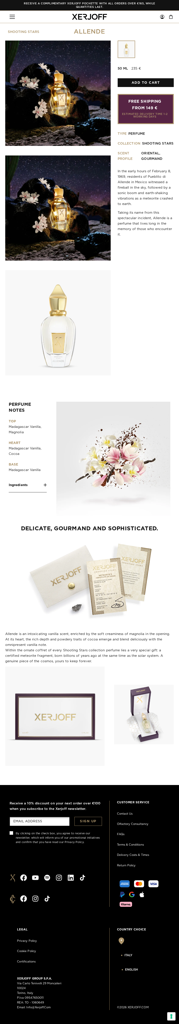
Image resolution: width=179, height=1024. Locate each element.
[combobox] (139, 955)
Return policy (126, 865)
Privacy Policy (74, 842)
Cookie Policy (26, 951)
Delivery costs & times (133, 855)
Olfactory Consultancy (132, 824)
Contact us (125, 813)
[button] (12, 16)
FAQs (120, 834)
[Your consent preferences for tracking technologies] (171, 1016)
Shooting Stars (23, 32)
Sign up (88, 821)
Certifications (26, 961)
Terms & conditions (130, 844)
